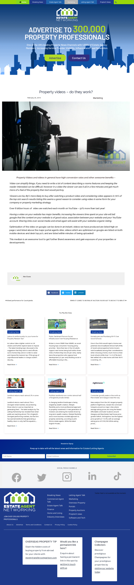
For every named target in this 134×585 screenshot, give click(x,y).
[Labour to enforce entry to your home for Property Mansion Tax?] (15, 324)
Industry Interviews (55, 517)
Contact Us (79, 58)
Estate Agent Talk (55, 2)
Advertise (55, 58)
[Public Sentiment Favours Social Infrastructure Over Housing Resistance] (57, 324)
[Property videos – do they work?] (66, 136)
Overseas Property (77, 502)
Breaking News (37, 2)
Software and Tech (77, 517)
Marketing (71, 2)
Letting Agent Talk (87, 2)
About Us (10, 525)
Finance (50, 509)
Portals (72, 506)
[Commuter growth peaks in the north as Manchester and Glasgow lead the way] (99, 383)
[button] (112, 456)
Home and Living (54, 513)
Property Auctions (77, 510)
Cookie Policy (72, 525)
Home (24, 2)
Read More (12, 364)
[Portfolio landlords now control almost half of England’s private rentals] (57, 383)
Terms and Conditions (33, 525)
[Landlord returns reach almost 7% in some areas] (15, 383)
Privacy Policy (60, 525)
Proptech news (75, 514)
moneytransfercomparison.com (41, 557)
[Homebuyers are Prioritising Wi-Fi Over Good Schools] (99, 324)
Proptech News (105, 2)
